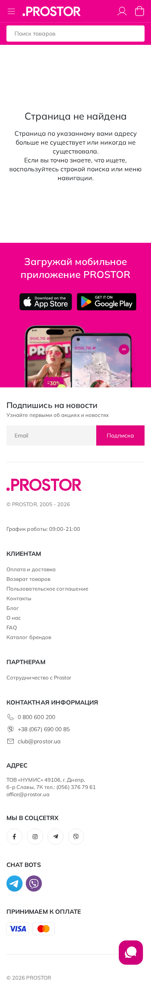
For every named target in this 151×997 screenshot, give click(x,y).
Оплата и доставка (31, 569)
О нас (13, 617)
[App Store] (45, 302)
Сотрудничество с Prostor (39, 677)
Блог (12, 608)
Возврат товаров (28, 579)
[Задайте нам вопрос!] (131, 957)
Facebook (14, 837)
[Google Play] (107, 302)
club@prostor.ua (39, 741)
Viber (76, 837)
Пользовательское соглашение (47, 588)
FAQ (11, 627)
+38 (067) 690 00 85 (44, 729)
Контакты (19, 598)
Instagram (35, 837)
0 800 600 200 (36, 717)
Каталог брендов (28, 637)
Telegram (56, 837)
